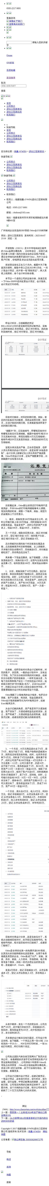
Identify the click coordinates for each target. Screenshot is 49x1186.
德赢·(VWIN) (20, 151)
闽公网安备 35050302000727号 (28, 1139)
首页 (9, 103)
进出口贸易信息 (14, 112)
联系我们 (11, 115)
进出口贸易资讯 (14, 109)
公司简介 (11, 106)
